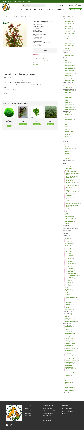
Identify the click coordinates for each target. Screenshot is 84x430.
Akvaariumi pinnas (69, 345)
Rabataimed (66, 225)
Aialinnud (67, 289)
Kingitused (65, 162)
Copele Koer (67, 375)
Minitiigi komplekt (72, 273)
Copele (64, 374)
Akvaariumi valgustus (69, 340)
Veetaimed (70, 265)
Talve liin (68, 197)
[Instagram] (11, 425)
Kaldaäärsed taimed (72, 266)
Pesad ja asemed (68, 43)
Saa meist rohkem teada (30, 410)
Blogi (48, 9)
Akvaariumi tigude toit (71, 355)
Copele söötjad (68, 382)
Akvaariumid (67, 331)
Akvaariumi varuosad (69, 352)
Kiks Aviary (65, 52)
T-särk (66, 36)
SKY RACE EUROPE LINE (71, 183)
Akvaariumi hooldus (69, 357)
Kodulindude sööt (68, 314)
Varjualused (67, 114)
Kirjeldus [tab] (7, 69)
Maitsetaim (68, 306)
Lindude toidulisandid (69, 165)
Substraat (67, 117)
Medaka (68, 329)
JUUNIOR (68, 187)
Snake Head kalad (70, 328)
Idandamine (70, 298)
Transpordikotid (68, 46)
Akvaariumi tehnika (69, 362)
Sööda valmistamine (69, 383)
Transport (67, 126)
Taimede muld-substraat (70, 144)
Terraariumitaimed (69, 119)
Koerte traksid (68, 40)
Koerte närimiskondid (69, 45)
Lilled (16, 9)
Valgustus (67, 136)
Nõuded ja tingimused (48, 413)
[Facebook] (7, 425)
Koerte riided (67, 35)
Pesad (66, 377)
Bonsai (66, 146)
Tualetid (66, 72)
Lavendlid (68, 302)
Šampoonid (67, 19)
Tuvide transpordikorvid (71, 185)
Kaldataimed (66, 140)
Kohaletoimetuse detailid (49, 410)
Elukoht (66, 129)
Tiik (21, 9)
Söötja (67, 292)
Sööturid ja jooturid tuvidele (72, 203)
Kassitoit (66, 60)
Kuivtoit (66, 133)
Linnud (64, 163)
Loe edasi (23, 124)
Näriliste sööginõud (69, 100)
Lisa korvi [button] (50, 124)
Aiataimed (67, 296)
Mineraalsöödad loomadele (71, 321)
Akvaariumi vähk (68, 341)
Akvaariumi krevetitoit (71, 360)
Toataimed (65, 141)
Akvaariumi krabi (68, 365)
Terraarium (66, 111)
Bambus (68, 307)
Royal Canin (66, 385)
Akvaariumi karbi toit (71, 348)
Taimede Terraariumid (69, 148)
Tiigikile (68, 280)
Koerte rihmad (68, 28)
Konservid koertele (69, 21)
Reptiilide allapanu (69, 131)
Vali (9, 125)
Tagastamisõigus (47, 415)
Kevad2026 (65, 50)
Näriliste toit (67, 102)
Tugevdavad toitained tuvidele (73, 210)
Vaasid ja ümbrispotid (69, 55)
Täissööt (66, 95)
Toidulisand (67, 92)
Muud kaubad (66, 54)
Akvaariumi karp (68, 346)
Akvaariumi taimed (15, 16)
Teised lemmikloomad (68, 89)
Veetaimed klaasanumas (69, 232)
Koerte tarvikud (68, 23)
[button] (25, 23)
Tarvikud (66, 99)
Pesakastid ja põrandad (71, 193)
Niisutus (66, 134)
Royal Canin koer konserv (70, 387)
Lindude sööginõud (69, 221)
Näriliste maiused (68, 104)
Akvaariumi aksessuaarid (70, 333)
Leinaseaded (67, 87)
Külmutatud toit (68, 94)
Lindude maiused (68, 168)
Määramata (66, 392)
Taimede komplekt (72, 271)
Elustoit (66, 122)
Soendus (66, 127)
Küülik (66, 316)
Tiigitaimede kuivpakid (73, 275)
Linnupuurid (67, 223)
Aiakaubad (67, 238)
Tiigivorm (68, 285)
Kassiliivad (67, 77)
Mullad (66, 236)
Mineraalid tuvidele (72, 191)
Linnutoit (66, 213)
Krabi (66, 121)
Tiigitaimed (68, 258)
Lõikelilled (65, 85)
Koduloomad (41, 9)
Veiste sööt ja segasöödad (70, 319)
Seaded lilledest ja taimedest (70, 228)
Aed (35, 9)
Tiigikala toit (69, 250)
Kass (64, 57)
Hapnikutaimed (66, 16)
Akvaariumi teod (68, 353)
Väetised (66, 245)
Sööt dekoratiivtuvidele (71, 202)
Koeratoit (67, 48)
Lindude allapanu (68, 220)
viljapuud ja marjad (70, 301)
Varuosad (67, 116)
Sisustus (66, 124)
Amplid (67, 240)
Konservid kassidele (69, 73)
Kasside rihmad (68, 58)
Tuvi (65, 170)
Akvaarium (8, 16)
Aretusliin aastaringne (71, 182)
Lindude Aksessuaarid (69, 218)
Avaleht (26, 408)
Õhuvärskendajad (67, 84)
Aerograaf (67, 158)
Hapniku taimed (71, 260)
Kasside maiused (68, 63)
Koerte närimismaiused (70, 33)
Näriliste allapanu (68, 107)
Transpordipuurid (68, 78)
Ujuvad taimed (71, 270)
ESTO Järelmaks (47, 420)
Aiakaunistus (67, 294)
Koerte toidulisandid (69, 30)
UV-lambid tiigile (70, 251)
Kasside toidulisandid (69, 80)
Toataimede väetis (69, 155)
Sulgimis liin (69, 195)
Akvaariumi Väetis (69, 350)
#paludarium (35, 64)
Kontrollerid (67, 138)
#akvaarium (41, 62)
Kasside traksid (68, 75)
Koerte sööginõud (68, 31)
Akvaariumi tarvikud (69, 363)
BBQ (65, 287)
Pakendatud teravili (69, 318)
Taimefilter (70, 268)
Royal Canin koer (68, 389)
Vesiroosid (70, 261)
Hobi (64, 157)
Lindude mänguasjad (69, 216)
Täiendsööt (67, 214)
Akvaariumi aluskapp (69, 372)
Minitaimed (67, 153)
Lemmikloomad (28, 9)
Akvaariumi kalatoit (69, 336)
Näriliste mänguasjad (69, 90)
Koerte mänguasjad (69, 41)
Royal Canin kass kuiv (69, 390)
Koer (64, 18)
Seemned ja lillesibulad (71, 297)
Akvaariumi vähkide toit (71, 343)
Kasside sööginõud (69, 68)
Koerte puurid (68, 24)
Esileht (4, 16)
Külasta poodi (27, 413)
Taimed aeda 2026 (67, 160)
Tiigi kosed (68, 277)
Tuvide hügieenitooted (71, 171)
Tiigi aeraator (69, 253)
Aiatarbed (65, 235)
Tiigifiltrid (68, 282)
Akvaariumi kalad (68, 326)
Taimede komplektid (68, 230)
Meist (53, 9)
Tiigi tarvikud (66, 233)
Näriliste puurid (68, 105)
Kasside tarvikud (68, 62)
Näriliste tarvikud (68, 97)
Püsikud (68, 304)
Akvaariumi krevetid (69, 358)
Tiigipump (68, 284)
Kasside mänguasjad (69, 70)
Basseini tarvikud (68, 309)
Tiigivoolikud (69, 256)
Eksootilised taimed (69, 143)
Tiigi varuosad (69, 255)
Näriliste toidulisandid (69, 109)
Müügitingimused (47, 418)
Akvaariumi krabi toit (69, 335)
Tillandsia (67, 151)
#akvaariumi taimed (49, 62)
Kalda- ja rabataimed (68, 82)
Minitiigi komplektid (70, 278)
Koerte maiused (68, 26)
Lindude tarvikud (68, 166)
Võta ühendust (61, 9)
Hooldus (66, 38)
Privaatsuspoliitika (47, 408)
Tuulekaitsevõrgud (69, 243)
